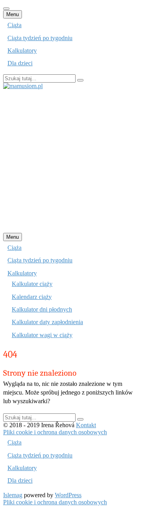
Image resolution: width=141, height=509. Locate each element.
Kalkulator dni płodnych (42, 309)
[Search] (80, 80)
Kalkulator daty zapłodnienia (47, 322)
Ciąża (14, 25)
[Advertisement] (70, 160)
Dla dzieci (20, 63)
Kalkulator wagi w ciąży (42, 335)
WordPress (68, 495)
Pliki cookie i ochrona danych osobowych (55, 432)
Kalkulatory (22, 50)
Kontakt (86, 425)
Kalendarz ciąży (32, 296)
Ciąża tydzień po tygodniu (39, 38)
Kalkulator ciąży (32, 283)
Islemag (12, 495)
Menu (12, 14)
